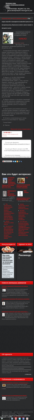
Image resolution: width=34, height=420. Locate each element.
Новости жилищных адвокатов (19, 18)
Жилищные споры (11, 3)
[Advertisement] (18, 165)
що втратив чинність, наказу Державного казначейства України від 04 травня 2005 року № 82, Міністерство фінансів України (9, 183)
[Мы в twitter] (20, 418)
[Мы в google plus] (16, 418)
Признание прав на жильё (9, 414)
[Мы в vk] (12, 418)
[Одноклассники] (17, 161)
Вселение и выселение (8, 413)
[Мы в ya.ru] (27, 418)
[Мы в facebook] (23, 418)
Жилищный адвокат (6, 18)
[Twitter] (15, 161)
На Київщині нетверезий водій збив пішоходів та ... (15, 311)
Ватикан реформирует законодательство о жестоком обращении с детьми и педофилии (23, 215)
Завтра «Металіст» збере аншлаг (9, 222)
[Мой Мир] (19, 161)
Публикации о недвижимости (13, 379)
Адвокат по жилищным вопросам (15, 5)
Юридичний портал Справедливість (21, 129)
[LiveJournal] (21, 161)
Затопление (20, 413)
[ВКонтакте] (13, 161)
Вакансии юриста (23, 414)
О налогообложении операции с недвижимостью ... (15, 382)
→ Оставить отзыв (28, 374)
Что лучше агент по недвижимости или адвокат (14, 395)
